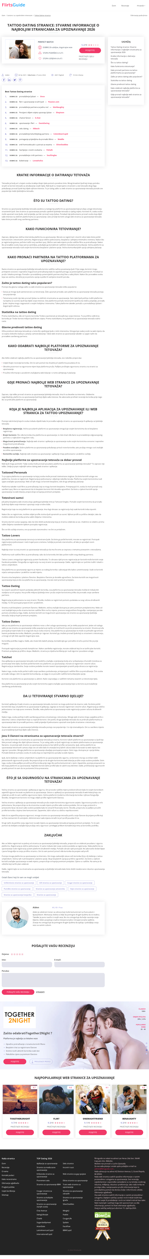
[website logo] (20, 49)
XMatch (36, 128)
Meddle (61, 139)
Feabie (65, 1214)
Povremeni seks (43, 1180)
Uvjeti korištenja (8, 1191)
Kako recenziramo (9, 1179)
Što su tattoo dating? (119, 62)
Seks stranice (68, 1163)
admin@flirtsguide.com (104, 1169)
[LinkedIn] (9, 80)
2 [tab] (146, 1047)
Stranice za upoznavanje (46, 895)
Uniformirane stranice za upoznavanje (19, 883)
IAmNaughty (58, 107)
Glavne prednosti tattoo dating (123, 84)
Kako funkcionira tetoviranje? (123, 66)
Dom (114, 5)
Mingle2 (66, 1210)
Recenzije (125, 5)
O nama (5, 1171)
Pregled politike (8, 1187)
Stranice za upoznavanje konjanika (18, 895)
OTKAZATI (40, 992)
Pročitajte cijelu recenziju (86, 57)
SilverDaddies (62, 144)
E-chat (37, 118)
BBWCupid (67, 1230)
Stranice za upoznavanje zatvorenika (50, 889)
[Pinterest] (20, 80)
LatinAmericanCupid (45, 1230)
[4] (20, 954)
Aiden (36, 907)
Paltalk (49, 150)
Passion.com (53, 102)
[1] (12, 954)
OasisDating (44, 123)
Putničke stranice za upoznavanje (17, 889)
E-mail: (57, 959)
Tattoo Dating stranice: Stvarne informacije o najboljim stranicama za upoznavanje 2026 (126, 49)
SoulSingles (52, 155)
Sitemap (5, 1195)
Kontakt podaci (8, 1175)
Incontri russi (68, 1167)
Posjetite (90, 50)
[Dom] (14, 5)
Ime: (4, 959)
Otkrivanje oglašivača (10, 1183)
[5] (22, 954)
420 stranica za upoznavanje (50, 883)
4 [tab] (146, 1053)
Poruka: (5, 971)
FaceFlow (66, 1226)
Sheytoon (60, 112)
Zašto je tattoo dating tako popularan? (126, 76)
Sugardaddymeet (44, 1222)
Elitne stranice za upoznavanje (75, 1180)
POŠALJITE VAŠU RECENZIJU (18, 992)
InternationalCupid (44, 1234)
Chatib (39, 1218)
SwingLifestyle (42, 1214)
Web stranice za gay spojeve (74, 1174)
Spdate (66, 1222)
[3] (17, 954)
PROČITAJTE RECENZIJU (20, 1127)
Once (42, 96)
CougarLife (67, 1218)
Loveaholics (38, 160)
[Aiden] (17, 917)
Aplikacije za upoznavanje (47, 1163)
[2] (14, 954)
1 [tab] (146, 1043)
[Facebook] (4, 80)
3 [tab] (146, 1050)
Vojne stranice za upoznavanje (82, 889)
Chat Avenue (42, 1210)
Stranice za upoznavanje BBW (49, 1184)
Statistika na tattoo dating (121, 80)
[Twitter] (15, 80)
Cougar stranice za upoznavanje (79, 883)
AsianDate (41, 1226)
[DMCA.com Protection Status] (102, 1217)
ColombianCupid (60, 134)
